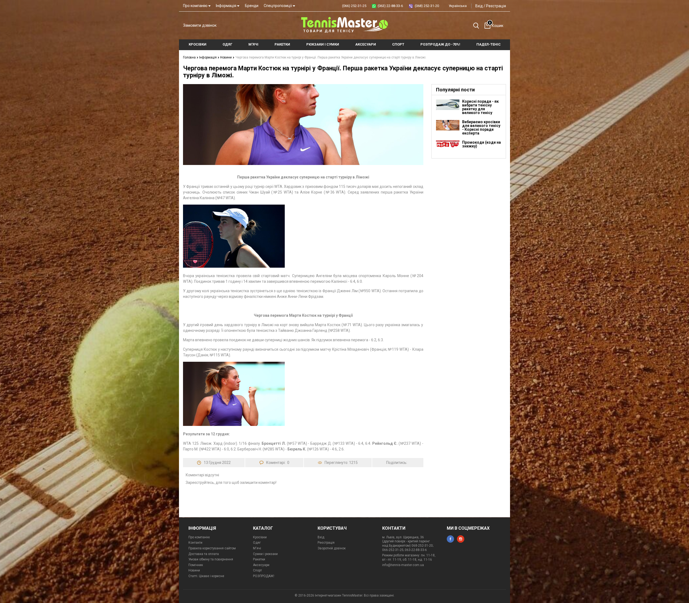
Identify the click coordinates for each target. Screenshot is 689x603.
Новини (226, 57)
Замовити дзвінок (200, 25)
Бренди (251, 6)
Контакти (195, 543)
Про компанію (195, 6)
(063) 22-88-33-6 (390, 6)
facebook (450, 539)
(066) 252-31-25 (354, 6)
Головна (189, 57)
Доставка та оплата (203, 554)
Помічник (195, 565)
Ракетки (259, 559)
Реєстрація (496, 6)
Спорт (257, 570)
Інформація (226, 6)
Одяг (257, 543)
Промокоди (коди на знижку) (481, 144)
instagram (460, 539)
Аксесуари (261, 565)
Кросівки (260, 537)
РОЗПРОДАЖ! (263, 576)
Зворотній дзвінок (332, 548)
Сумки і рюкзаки (265, 554)
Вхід (479, 6)
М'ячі (257, 548)
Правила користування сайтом (212, 548)
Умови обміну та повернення (210, 559)
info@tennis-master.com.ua (403, 565)
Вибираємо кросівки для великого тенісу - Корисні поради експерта (481, 127)
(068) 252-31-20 (427, 6)
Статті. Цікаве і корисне (206, 576)
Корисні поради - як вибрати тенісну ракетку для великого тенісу (480, 107)
